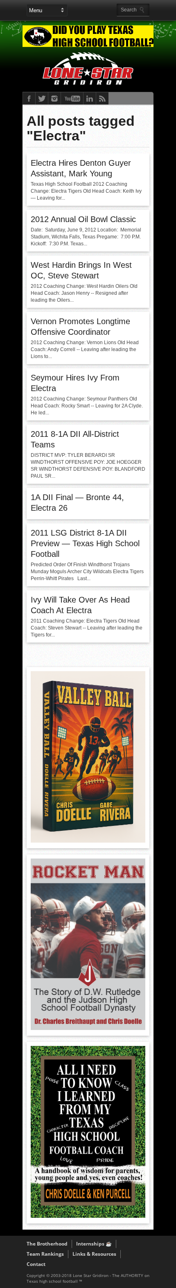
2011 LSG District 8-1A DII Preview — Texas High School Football (85, 543)
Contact (36, 1264)
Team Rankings (45, 1253)
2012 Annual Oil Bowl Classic (83, 219)
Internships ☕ (94, 1243)
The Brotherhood (47, 1243)
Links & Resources (94, 1253)
